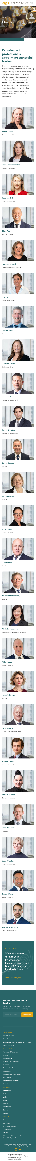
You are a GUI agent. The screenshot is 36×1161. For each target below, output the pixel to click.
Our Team (6, 1123)
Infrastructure (7, 1058)
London (5, 1103)
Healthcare (6, 1071)
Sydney (5, 1097)
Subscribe (27, 1015)
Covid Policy (24, 1146)
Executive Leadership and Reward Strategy (17, 1042)
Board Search (7, 1039)
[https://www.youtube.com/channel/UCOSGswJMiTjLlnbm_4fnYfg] (20, 1149)
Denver (5, 1110)
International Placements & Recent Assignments (12, 1137)
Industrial (6, 1065)
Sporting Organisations (10, 1080)
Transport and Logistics (10, 1061)
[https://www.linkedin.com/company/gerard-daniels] (16, 1149)
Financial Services (9, 1068)
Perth (5, 1094)
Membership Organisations (12, 1074)
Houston (6, 1113)
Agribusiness (7, 1077)
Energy (5, 1055)
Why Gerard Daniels (9, 1126)
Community (7, 1129)
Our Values (6, 1120)
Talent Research (8, 1045)
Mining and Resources (10, 1052)
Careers (5, 1132)
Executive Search (8, 1035)
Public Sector (7, 1084)
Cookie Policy (16, 1146)
